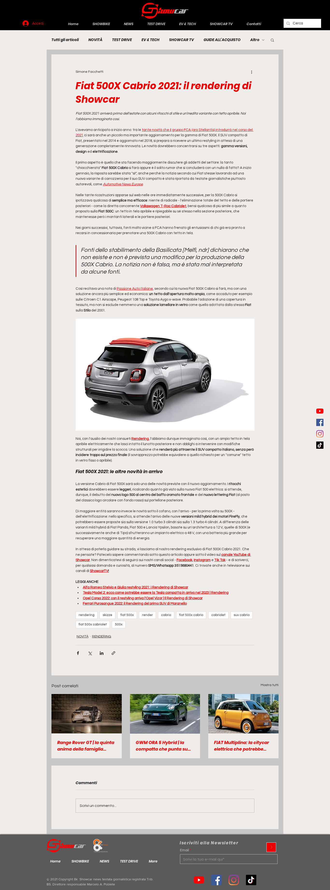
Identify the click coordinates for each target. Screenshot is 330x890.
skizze (107, 615)
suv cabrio (242, 615)
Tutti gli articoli (65, 40)
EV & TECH (150, 40)
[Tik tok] (251, 880)
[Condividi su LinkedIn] (101, 653)
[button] (272, 40)
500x (118, 624)
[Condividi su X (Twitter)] (89, 653)
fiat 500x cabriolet (93, 624)
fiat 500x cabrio (191, 615)
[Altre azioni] (251, 72)
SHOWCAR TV (181, 40)
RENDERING (101, 636)
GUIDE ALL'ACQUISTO (222, 40)
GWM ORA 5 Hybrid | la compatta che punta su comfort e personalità (162, 745)
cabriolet (218, 615)
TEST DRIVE (122, 40)
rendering (86, 615)
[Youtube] (319, 411)
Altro (254, 40)
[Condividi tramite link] (113, 653)
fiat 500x (127, 615)
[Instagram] (319, 433)
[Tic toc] (319, 445)
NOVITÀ (95, 40)
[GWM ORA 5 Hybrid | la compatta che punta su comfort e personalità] (165, 714)
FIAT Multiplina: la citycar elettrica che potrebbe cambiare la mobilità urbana (241, 745)
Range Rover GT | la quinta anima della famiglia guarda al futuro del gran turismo (85, 745)
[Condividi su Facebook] (78, 653)
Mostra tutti (270, 685)
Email (184, 850)
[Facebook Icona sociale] (319, 422)
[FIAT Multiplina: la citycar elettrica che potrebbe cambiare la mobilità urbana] (243, 713)
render (147, 615)
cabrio (166, 615)
